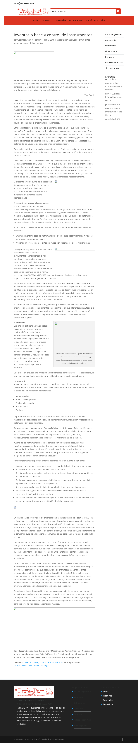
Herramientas (84, 40)
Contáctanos (92, 20)
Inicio (35, 20)
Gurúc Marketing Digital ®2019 (49, 739)
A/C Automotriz (76, 20)
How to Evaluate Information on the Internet (113, 86)
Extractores (110, 45)
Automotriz (110, 40)
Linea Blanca (111, 51)
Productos (45, 20)
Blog (103, 20)
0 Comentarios (36, 43)
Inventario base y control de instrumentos (43, 662)
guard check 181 (112, 119)
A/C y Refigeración (113, 34)
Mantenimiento (21, 43)
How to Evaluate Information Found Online (113, 97)
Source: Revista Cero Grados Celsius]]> (31, 665)
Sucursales (61, 20)
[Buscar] (118, 11)
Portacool (109, 57)
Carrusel (73, 40)
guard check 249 (112, 104)
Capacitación (62, 40)
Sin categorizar (112, 68)
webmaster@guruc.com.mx (29, 40)
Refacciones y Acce (114, 62)
